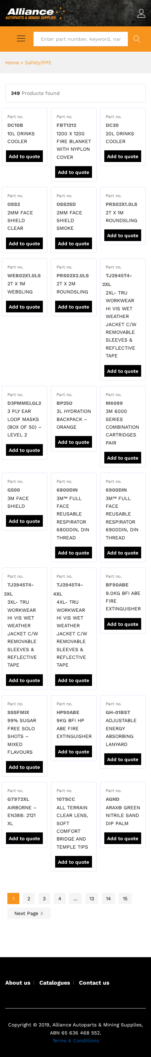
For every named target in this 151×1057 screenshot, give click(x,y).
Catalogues (54, 982)
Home (12, 62)
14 (108, 898)
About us (18, 982)
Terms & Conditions (75, 1040)
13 (92, 898)
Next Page (27, 913)
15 (125, 898)
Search (137, 39)
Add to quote (24, 156)
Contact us (94, 982)
